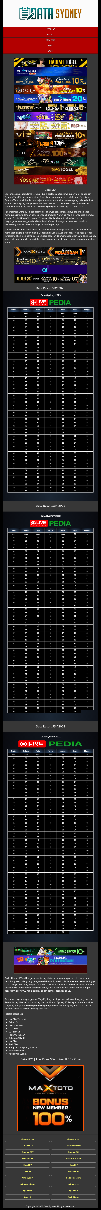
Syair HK (27, 1197)
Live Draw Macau (73, 1145)
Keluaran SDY (27, 1152)
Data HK (27, 1171)
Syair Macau (73, 1197)
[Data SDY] (50, 62)
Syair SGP (73, 1190)
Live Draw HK (27, 1145)
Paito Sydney (27, 1178)
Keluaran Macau (73, 1158)
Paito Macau (73, 1184)
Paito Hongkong (27, 1184)
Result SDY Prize (69, 1059)
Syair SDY (27, 1190)
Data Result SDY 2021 (50, 726)
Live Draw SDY (45, 1059)
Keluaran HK (27, 1158)
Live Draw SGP (73, 1139)
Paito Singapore (73, 1178)
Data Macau (73, 1171)
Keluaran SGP (73, 1152)
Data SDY (50, 190)
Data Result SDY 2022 (50, 505)
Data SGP (73, 1165)
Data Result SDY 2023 (50, 288)
